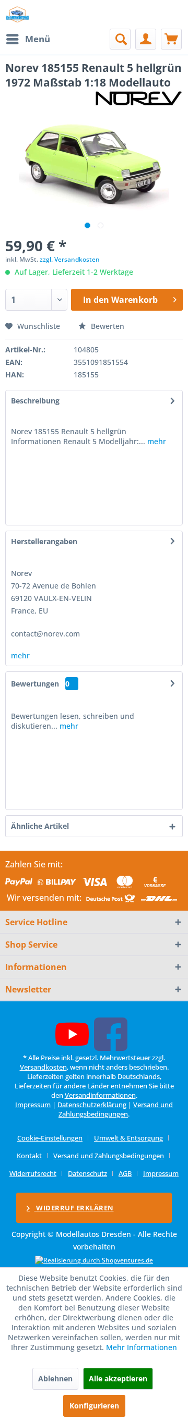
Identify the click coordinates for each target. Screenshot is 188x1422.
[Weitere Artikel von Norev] (138, 99)
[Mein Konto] (145, 39)
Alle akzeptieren (118, 1378)
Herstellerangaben (44, 541)
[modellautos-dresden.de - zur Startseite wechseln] (17, 14)
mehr (155, 441)
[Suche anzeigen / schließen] (120, 39)
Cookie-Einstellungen (50, 1138)
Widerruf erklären (74, 1207)
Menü (37, 39)
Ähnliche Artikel (40, 826)
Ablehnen (55, 1378)
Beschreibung (35, 401)
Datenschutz (87, 1173)
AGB (125, 1173)
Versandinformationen (100, 1095)
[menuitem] (27, 39)
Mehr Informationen (141, 1347)
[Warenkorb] (171, 39)
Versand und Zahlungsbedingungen (115, 1109)
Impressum (33, 1104)
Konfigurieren (94, 1406)
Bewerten (106, 326)
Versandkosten (43, 1067)
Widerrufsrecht (32, 1173)
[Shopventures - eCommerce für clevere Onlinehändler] (94, 1260)
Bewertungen (35, 684)
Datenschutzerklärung (91, 1104)
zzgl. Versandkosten (70, 259)
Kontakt (29, 1155)
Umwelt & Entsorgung (128, 1138)
